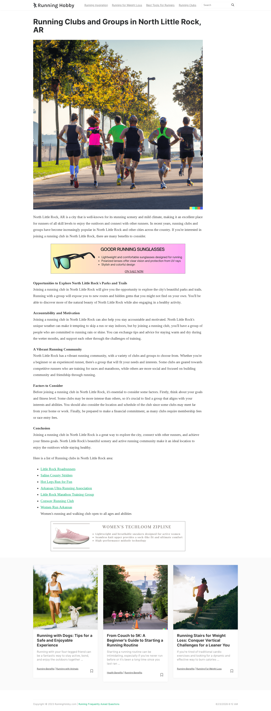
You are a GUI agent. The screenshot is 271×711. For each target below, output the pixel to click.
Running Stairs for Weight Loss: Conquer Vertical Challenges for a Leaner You (203, 640)
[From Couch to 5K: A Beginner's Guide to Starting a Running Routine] (135, 597)
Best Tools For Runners (160, 5)
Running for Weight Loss (127, 5)
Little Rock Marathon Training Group (67, 494)
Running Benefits (45, 668)
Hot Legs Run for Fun (56, 482)
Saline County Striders (56, 475)
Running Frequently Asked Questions (99, 704)
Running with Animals (67, 668)
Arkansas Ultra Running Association (66, 488)
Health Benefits (115, 672)
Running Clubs (187, 5)
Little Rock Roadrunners (58, 469)
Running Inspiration (96, 5)
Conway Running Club (57, 501)
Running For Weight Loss (209, 668)
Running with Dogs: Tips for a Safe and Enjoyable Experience (64, 640)
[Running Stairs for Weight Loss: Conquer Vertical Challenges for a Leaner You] (205, 597)
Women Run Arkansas (56, 507)
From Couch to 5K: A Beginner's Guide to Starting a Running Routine (135, 640)
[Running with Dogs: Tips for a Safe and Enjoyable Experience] (65, 597)
